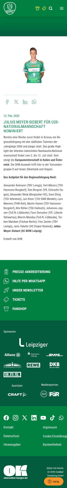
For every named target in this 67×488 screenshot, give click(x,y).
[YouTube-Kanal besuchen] (43, 417)
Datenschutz (11, 436)
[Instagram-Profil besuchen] (15, 417)
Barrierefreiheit (52, 444)
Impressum (50, 427)
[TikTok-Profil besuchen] (52, 417)
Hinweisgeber (12, 444)
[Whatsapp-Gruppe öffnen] (61, 417)
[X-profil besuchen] (24, 417)
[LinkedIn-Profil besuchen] (34, 417)
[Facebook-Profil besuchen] (6, 417)
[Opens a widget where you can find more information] (53, 481)
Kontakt (8, 427)
